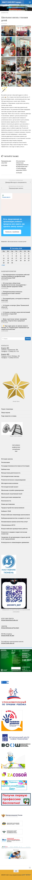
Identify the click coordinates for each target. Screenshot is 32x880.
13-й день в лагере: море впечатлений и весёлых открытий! (15, 313)
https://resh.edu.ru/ (7, 643)
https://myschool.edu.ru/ (9, 620)
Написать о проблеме (12, 232)
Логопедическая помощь (10, 476)
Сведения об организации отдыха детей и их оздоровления (15, 538)
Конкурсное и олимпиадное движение (15, 542)
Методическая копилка (9, 483)
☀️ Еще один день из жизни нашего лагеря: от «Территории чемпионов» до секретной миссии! (15, 327)
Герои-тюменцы (7, 409)
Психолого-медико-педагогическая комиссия (14, 533)
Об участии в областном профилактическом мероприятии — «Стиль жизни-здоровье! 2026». (14, 284)
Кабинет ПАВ (6, 511)
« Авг (3, 265)
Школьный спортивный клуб (11, 494)
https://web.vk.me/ (7, 635)
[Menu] (30, 2)
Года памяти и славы (8, 416)
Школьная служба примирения (12, 490)
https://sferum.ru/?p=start (10, 628)
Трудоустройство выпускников (12, 508)
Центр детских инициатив (11, 497)
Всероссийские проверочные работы (14, 528)
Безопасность (6, 501)
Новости (4, 13)
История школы (7, 459)
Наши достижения (8, 504)
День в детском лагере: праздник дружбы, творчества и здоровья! (14, 320)
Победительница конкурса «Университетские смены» (11, 292)
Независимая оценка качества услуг (14, 521)
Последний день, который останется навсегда (15, 299)
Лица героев (5, 412)
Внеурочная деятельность (10, 473)
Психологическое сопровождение (13, 480)
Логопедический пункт (9, 487)
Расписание (5, 462)
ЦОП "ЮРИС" (26, 875)
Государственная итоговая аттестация (15, 466)
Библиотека (5, 469)
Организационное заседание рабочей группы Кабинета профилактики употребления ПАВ (15, 276)
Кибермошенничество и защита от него (15, 518)
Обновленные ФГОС (8, 525)
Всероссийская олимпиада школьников (15, 515)
